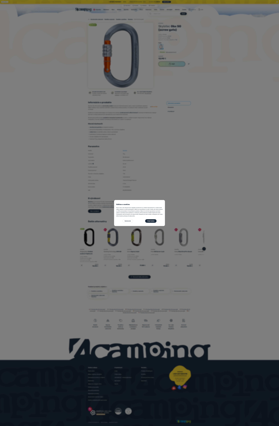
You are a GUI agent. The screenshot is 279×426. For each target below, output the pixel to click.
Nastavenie (128, 221)
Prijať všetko (150, 221)
